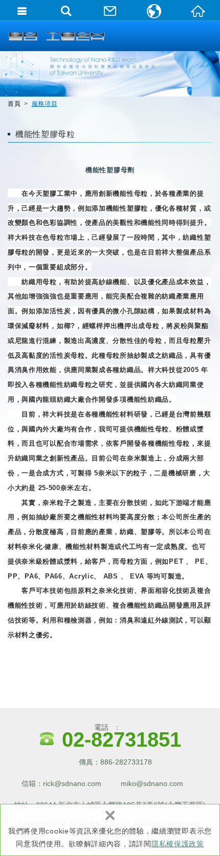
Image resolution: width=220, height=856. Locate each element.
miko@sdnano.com (152, 783)
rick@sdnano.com (72, 783)
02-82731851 (121, 739)
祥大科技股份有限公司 (56, 35)
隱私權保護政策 (177, 844)
